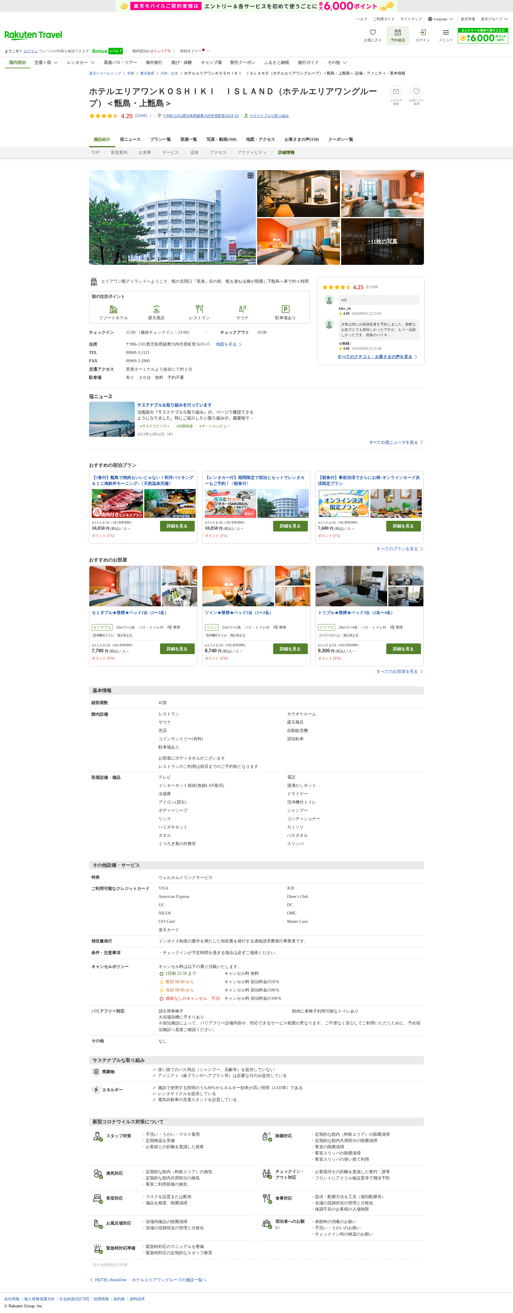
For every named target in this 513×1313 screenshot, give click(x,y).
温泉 (194, 152)
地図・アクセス (260, 139)
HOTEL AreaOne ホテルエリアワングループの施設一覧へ (151, 1279)
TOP (95, 152)
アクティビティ (252, 152)
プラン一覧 (160, 139)
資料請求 (137, 1299)
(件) (141, 116)
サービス (170, 152)
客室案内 (119, 152)
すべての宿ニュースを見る (393, 442)
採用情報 (101, 1299)
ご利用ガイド (384, 19)
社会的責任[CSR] (74, 1299)
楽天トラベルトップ (105, 73)
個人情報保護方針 (39, 1299)
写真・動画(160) (222, 139)
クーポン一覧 (340, 139)
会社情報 (12, 1299)
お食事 (145, 152)
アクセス (218, 152)
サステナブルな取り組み (269, 116)
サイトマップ (411, 19)
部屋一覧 (188, 139)
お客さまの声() (302, 139)
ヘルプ (362, 19)
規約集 (119, 1299)
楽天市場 (468, 19)
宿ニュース (130, 139)
